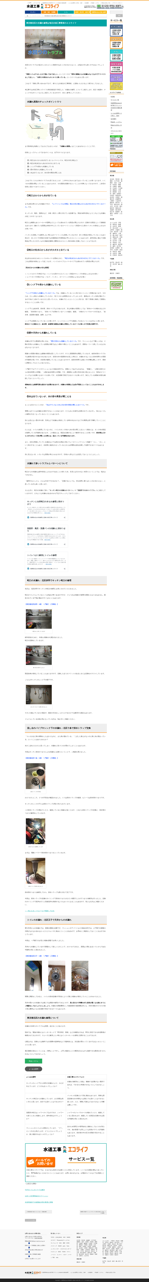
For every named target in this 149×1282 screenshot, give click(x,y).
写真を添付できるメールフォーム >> (35, 1241)
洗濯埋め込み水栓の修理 (99, 12)
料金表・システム (95, 2)
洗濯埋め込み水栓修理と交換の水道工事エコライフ (73, 1280)
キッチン (33, 12)
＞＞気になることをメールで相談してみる (39, 911)
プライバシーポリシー (117, 2)
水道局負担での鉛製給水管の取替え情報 (39, 1202)
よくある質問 (33, 1069)
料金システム (33, 1061)
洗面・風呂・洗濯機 (49, 12)
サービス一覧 (37, 2)
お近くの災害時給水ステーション (36, 1196)
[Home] (27, 16)
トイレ (66, 12)
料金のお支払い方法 (106, 2)
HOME (30, 2)
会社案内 (87, 2)
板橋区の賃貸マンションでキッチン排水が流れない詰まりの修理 (92, 1212)
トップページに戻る (30, 1220)
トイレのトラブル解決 (35, 1190)
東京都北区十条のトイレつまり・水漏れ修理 (37, 1211)
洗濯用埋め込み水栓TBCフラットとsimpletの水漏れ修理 (54, 2)
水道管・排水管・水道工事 (82, 12)
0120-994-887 (38, 1238)
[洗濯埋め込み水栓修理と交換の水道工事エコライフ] (43, 8)
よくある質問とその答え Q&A (75, 2)
